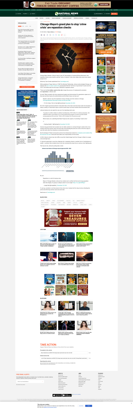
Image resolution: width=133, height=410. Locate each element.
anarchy (48, 37)
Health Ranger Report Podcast (84, 379)
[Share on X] (50, 35)
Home (36, 18)
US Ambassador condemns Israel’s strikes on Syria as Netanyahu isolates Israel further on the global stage (26, 64)
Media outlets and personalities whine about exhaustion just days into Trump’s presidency (65, 333)
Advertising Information (62, 384)
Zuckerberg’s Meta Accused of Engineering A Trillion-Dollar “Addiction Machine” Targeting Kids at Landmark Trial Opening (26, 53)
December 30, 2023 (65, 124)
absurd (44, 37)
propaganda (64, 39)
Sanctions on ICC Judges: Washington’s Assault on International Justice (26, 47)
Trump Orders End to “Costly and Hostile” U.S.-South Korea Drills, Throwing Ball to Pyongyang (25, 79)
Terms (48, 399)
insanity (44, 39)
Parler (99, 379)
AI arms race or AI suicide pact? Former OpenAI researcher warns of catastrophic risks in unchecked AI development (66, 245)
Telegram (100, 378)
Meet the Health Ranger (62, 376)
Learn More (81, 405)
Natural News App (82, 381)
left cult (48, 39)
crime (41, 39)
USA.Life (99, 389)
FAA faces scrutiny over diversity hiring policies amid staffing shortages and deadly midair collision (83, 265)
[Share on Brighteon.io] (44, 35)
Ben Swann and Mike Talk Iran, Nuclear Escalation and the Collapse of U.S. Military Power (21, 124)
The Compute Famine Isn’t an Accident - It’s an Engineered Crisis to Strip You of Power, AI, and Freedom (26, 42)
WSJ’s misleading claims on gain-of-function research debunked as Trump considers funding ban (48, 245)
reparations (80, 39)
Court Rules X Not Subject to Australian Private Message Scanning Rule (26, 74)
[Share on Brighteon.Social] (41, 35)
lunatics (52, 39)
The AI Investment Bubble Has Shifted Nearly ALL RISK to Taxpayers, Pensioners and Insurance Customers (32, 133)
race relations (71, 39)
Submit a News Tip (61, 386)
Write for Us (60, 381)
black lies (63, 37)
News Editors (51, 32)
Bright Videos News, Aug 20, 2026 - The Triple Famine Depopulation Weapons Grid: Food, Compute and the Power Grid (21, 142)
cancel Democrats (80, 37)
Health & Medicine (56, 18)
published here (55, 401)
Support (59, 379)
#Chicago (45, 100)
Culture (47, 18)
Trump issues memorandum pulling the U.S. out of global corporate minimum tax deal (48, 264)
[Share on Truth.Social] (56, 35)
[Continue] (42, 381)
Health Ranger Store (82, 378)
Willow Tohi (65, 242)
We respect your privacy (20, 384)
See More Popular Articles (27, 86)
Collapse (90, 37)
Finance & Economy (67, 18)
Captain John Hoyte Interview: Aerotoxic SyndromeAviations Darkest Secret (31, 141)
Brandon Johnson (71, 37)
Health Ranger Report (22, 109)
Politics (41, 18)
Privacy (44, 399)
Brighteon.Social (101, 376)
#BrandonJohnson (52, 100)
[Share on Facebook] (47, 35)
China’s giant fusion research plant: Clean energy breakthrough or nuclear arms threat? (84, 245)
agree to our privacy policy (50, 407)
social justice (86, 39)
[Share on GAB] (59, 35)
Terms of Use (60, 389)
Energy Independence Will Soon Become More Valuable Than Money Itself (21, 133)
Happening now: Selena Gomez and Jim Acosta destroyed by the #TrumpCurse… (48, 313)
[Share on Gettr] (62, 35)
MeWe (99, 386)
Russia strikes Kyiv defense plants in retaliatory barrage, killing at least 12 (26, 69)
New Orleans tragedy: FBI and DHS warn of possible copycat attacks (66, 264)
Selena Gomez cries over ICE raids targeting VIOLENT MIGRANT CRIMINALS (84, 333)
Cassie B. (47, 242)
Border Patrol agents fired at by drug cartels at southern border (47, 333)
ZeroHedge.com (64, 81)
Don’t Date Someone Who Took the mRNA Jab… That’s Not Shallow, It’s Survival (26, 31)
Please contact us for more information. (47, 364)
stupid (91, 39)
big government (56, 37)
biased (51, 37)
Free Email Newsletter (62, 378)
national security (58, 39)
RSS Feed (80, 386)
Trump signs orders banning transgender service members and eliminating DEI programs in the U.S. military (66, 314)
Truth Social (100, 381)
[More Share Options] (64, 35)
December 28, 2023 (70, 103)
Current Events (46, 21)
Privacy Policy (61, 387)
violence (42, 40)
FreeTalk (99, 384)
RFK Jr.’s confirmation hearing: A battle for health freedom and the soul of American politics (84, 313)
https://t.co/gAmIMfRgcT (79, 182)
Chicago (85, 37)
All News (80, 376)
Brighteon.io (100, 375)
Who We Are (60, 375)
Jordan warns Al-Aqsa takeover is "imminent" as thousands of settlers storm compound (26, 36)
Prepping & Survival (78, 18)
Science (87, 18)
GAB (99, 387)
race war (76, 39)
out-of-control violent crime (53, 85)
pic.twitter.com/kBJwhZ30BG (63, 100)
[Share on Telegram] (53, 35)
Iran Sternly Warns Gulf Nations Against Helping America (26, 59)
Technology (94, 18)
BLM (66, 37)
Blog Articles (81, 384)
